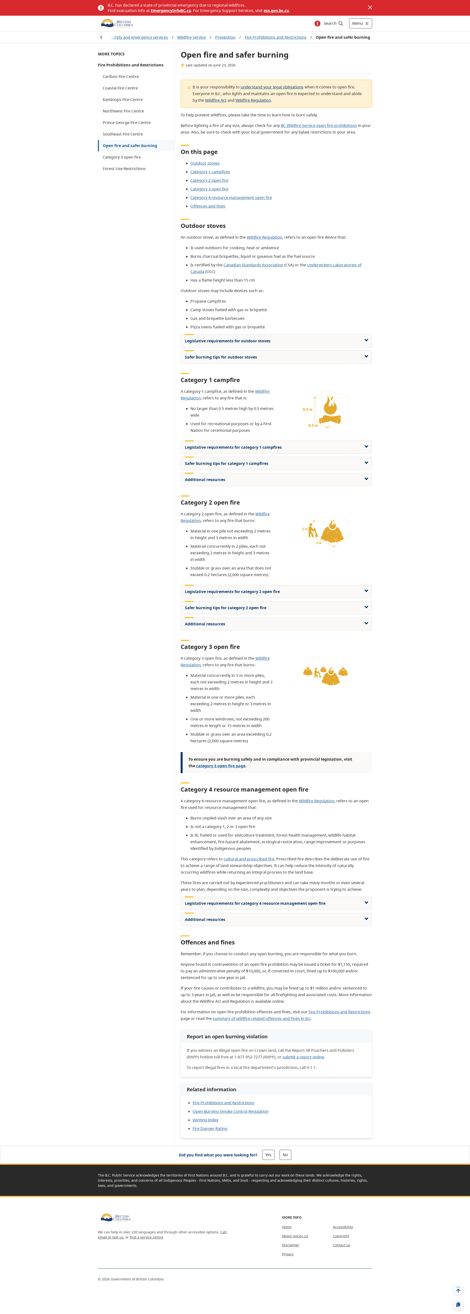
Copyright (341, 1236)
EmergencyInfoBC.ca (171, 10)
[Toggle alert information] (317, 23)
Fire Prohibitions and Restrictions (275, 37)
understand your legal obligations (272, 87)
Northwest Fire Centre (123, 111)
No (285, 1154)
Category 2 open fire (209, 180)
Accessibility (343, 1227)
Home (287, 1227)
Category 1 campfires (210, 171)
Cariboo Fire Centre (121, 76)
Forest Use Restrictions (124, 168)
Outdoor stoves (205, 163)
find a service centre (146, 1237)
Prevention (225, 37)
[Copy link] (458, 1305)
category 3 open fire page (220, 766)
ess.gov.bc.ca (276, 10)
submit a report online (303, 1057)
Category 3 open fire (122, 157)
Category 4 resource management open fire (231, 197)
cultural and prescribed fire (249, 859)
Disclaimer (290, 1245)
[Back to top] (458, 1289)
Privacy (288, 1254)
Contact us (341, 1245)
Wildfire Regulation (253, 100)
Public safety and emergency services (133, 37)
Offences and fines (207, 206)
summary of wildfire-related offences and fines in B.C (262, 1018)
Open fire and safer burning (130, 145)
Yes (268, 1154)
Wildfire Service (191, 37)
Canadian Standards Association (253, 265)
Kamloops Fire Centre (123, 99)
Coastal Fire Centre (120, 88)
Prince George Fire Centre (127, 122)
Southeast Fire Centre (123, 134)
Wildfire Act (215, 100)
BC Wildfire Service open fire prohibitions (319, 125)
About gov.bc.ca (295, 1236)
